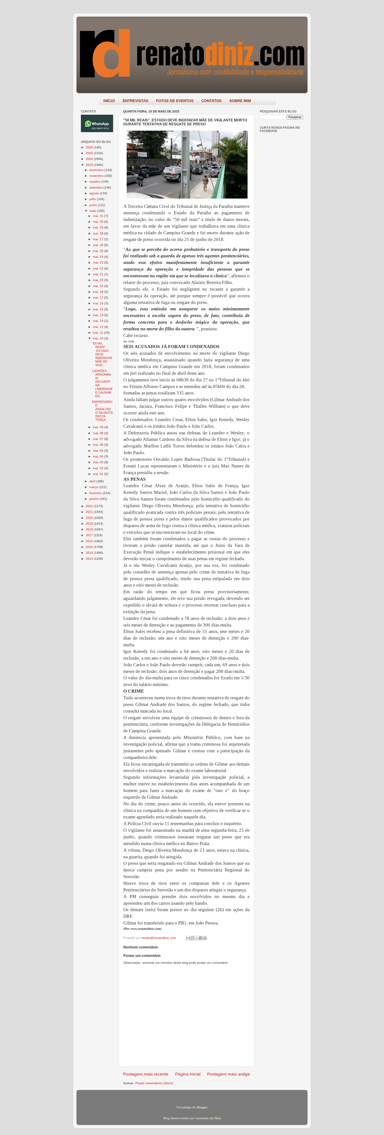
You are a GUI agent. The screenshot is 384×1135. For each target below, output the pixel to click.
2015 (90, 547)
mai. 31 (98, 216)
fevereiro (96, 493)
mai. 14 (98, 315)
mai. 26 (98, 245)
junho (93, 205)
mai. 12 (98, 327)
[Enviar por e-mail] (188, 938)
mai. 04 (98, 456)
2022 (90, 506)
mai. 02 (98, 468)
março (94, 487)
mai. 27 (98, 239)
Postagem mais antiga (228, 1074)
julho (93, 199)
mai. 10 (98, 338)
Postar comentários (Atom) (154, 1083)
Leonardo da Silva (208, 1118)
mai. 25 (98, 251)
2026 (90, 147)
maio (93, 211)
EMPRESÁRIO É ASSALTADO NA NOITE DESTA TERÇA (102, 411)
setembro (96, 187)
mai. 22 (98, 268)
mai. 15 (98, 309)
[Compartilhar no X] (196, 938)
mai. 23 (98, 262)
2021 (90, 512)
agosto (94, 193)
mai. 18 (98, 292)
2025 (90, 153)
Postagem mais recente (145, 1074)
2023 (90, 165)
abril (92, 481)
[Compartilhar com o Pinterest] (205, 938)
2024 (90, 159)
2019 (90, 523)
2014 (90, 552)
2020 (90, 518)
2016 (90, 541)
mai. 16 (98, 303)
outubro (95, 181)
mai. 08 (98, 433)
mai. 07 (98, 439)
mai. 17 (98, 297)
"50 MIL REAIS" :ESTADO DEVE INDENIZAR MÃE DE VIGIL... (102, 354)
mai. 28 (98, 233)
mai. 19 (98, 286)
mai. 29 (98, 227)
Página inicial (187, 1074)
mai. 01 (98, 474)
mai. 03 (98, 462)
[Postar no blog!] (192, 938)
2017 (90, 535)
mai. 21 (98, 274)
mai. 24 (98, 256)
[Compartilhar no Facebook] (200, 938)
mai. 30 (98, 221)
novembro (96, 175)
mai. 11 (98, 332)
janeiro (94, 499)
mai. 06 (98, 444)
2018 (90, 529)
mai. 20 (98, 280)
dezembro (96, 170)
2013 (90, 558)
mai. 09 (98, 427)
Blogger (202, 1107)
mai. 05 (98, 450)
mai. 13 (98, 321)
